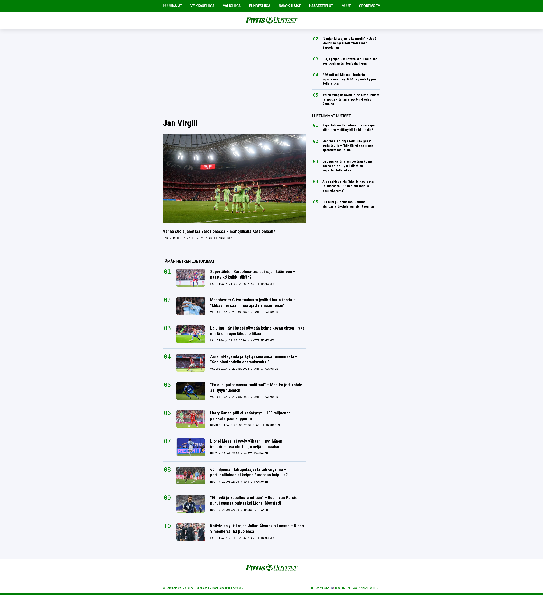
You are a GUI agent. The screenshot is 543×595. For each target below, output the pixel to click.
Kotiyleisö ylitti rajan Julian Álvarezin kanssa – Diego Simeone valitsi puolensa (257, 528)
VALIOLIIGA (232, 6)
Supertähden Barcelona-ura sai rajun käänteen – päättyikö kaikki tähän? (252, 274)
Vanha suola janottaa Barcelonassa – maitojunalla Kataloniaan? (219, 231)
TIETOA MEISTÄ (320, 588)
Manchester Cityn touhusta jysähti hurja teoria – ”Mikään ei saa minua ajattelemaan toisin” (253, 302)
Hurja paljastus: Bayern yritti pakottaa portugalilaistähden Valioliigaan (349, 61)
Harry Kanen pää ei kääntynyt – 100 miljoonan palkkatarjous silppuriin (250, 415)
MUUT (346, 6)
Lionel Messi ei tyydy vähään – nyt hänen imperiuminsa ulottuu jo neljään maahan (246, 444)
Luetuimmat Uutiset (331, 116)
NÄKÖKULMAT (290, 6)
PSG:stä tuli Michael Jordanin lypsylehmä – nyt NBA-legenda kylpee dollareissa (349, 79)
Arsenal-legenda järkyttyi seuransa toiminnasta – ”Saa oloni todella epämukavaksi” (254, 359)
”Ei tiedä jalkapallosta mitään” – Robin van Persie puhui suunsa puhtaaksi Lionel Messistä (253, 500)
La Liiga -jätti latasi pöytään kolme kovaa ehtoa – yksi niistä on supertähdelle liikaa (258, 331)
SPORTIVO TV (369, 6)
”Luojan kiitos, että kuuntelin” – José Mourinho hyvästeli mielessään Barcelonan (349, 43)
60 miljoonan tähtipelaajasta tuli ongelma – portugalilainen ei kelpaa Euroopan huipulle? (249, 472)
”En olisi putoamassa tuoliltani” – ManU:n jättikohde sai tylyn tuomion (256, 387)
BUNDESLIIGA (259, 6)
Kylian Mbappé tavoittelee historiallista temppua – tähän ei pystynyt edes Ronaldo (350, 99)
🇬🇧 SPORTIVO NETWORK (345, 588)
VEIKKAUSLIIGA (202, 6)
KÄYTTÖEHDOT (371, 588)
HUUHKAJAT (172, 6)
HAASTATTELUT (321, 6)
